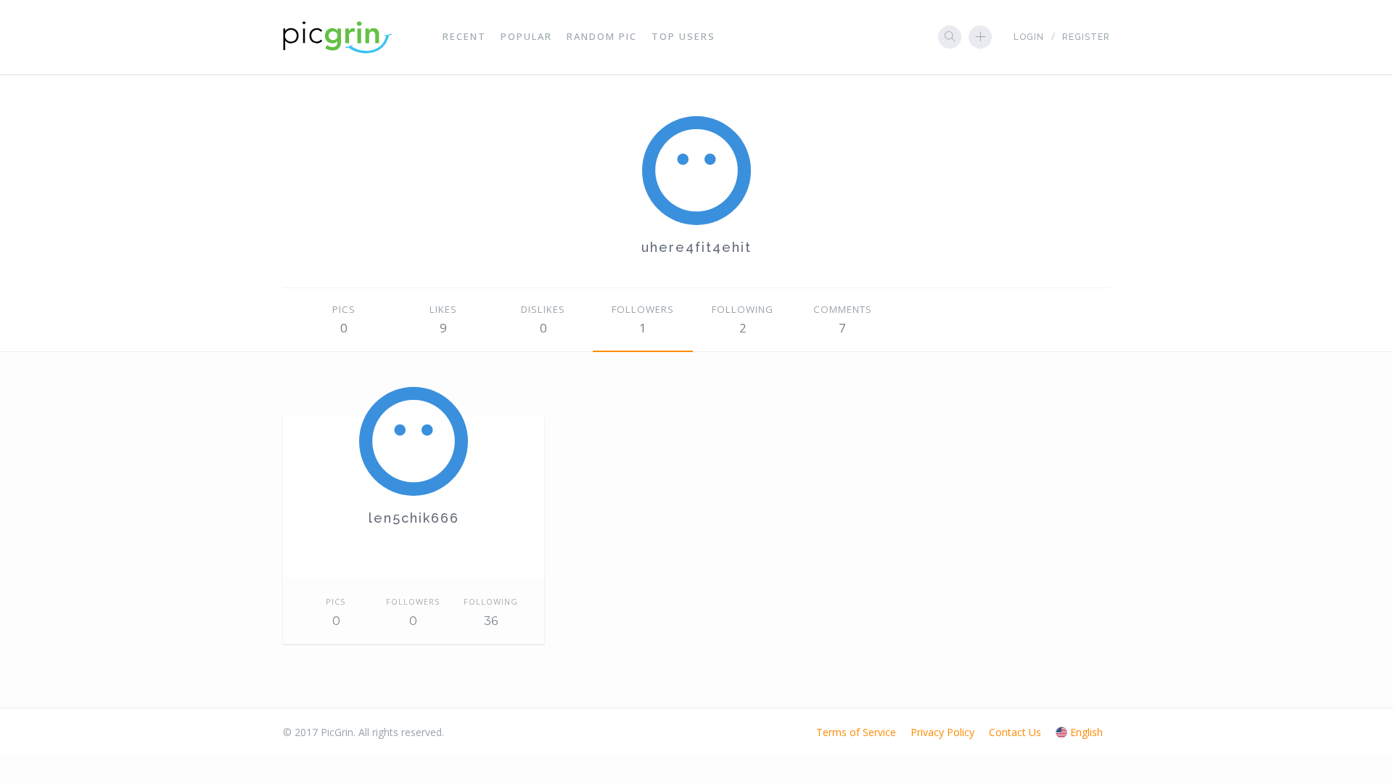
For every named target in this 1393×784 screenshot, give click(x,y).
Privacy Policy (942, 732)
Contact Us (1015, 732)
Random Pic (602, 36)
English (1086, 732)
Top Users (683, 36)
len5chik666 (414, 518)
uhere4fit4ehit (696, 247)
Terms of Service (856, 732)
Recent (464, 36)
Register (1086, 37)
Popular (526, 36)
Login (1029, 37)
